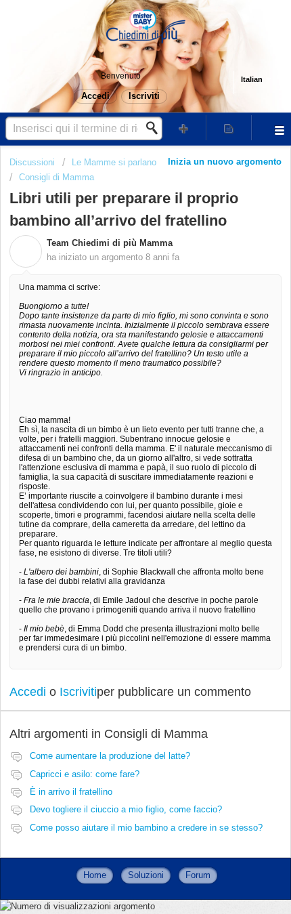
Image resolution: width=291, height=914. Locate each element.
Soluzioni (146, 875)
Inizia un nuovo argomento (225, 162)
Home (94, 875)
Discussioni (32, 162)
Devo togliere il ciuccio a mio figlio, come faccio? (126, 809)
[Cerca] (156, 128)
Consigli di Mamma (56, 177)
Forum (197, 875)
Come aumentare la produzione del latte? (110, 756)
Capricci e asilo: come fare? (84, 774)
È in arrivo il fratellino (71, 792)
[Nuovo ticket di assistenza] (183, 127)
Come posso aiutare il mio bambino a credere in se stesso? (146, 828)
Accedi (27, 692)
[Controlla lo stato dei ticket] (229, 127)
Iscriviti (78, 692)
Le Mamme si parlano (114, 162)
